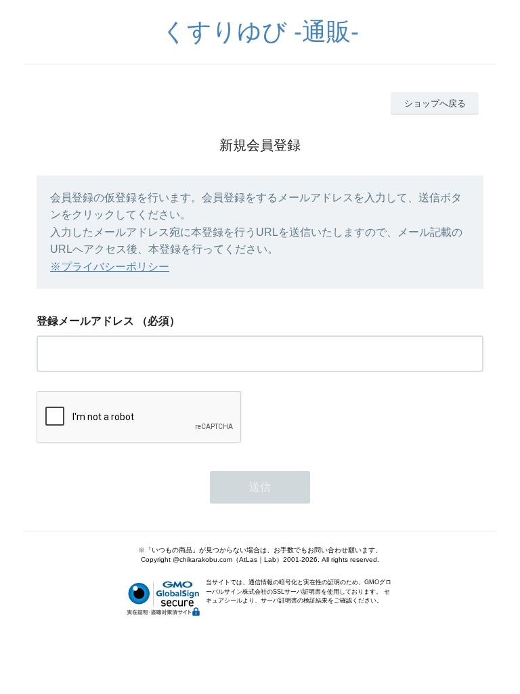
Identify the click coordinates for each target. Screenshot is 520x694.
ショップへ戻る (435, 103)
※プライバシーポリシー (109, 266)
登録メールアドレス (85, 321)
